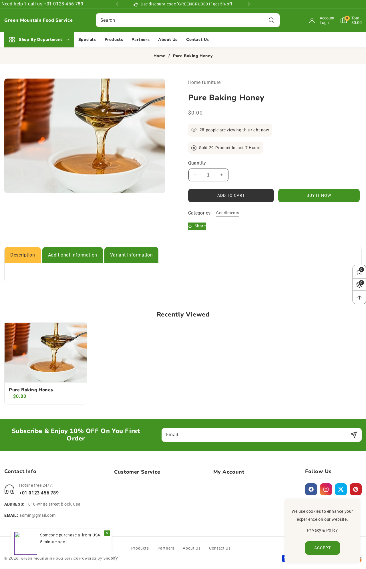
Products (140, 548)
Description (22, 255)
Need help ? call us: (22, 4)
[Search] (272, 20)
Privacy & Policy (322, 530)
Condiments (227, 212)
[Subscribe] (353, 435)
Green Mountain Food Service (49, 558)
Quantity (197, 162)
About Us (191, 548)
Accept (322, 548)
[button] (348, 20)
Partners (166, 548)
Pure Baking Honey (31, 390)
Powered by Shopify (98, 558)
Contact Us (219, 548)
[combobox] (188, 20)
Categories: (200, 212)
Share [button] (200, 225)
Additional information (72, 255)
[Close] (107, 533)
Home (159, 56)
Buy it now (319, 195)
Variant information (131, 255)
